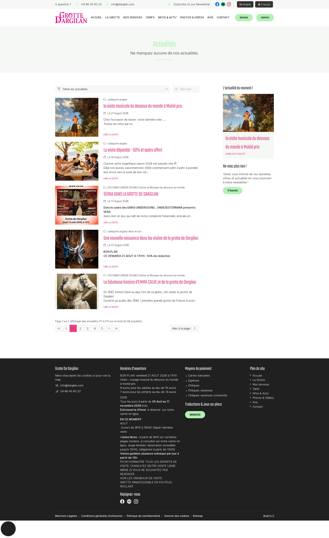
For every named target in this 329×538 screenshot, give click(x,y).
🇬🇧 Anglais (245, 4)
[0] (66, 328)
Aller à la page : (182, 328)
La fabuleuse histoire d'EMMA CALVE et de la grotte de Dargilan (149, 282)
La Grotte (112, 17)
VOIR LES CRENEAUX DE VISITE (141, 478)
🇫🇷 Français (264, 4)
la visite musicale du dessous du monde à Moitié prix (142, 106)
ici (94, 375)
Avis (210, 17)
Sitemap (198, 515)
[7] (116, 328)
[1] (58, 328)
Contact (223, 17)
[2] (109, 328)
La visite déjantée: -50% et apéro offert (132, 150)
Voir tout (183, 89)
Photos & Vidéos (192, 17)
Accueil (96, 17)
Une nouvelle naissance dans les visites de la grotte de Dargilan (150, 238)
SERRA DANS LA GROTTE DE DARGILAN (130, 194)
